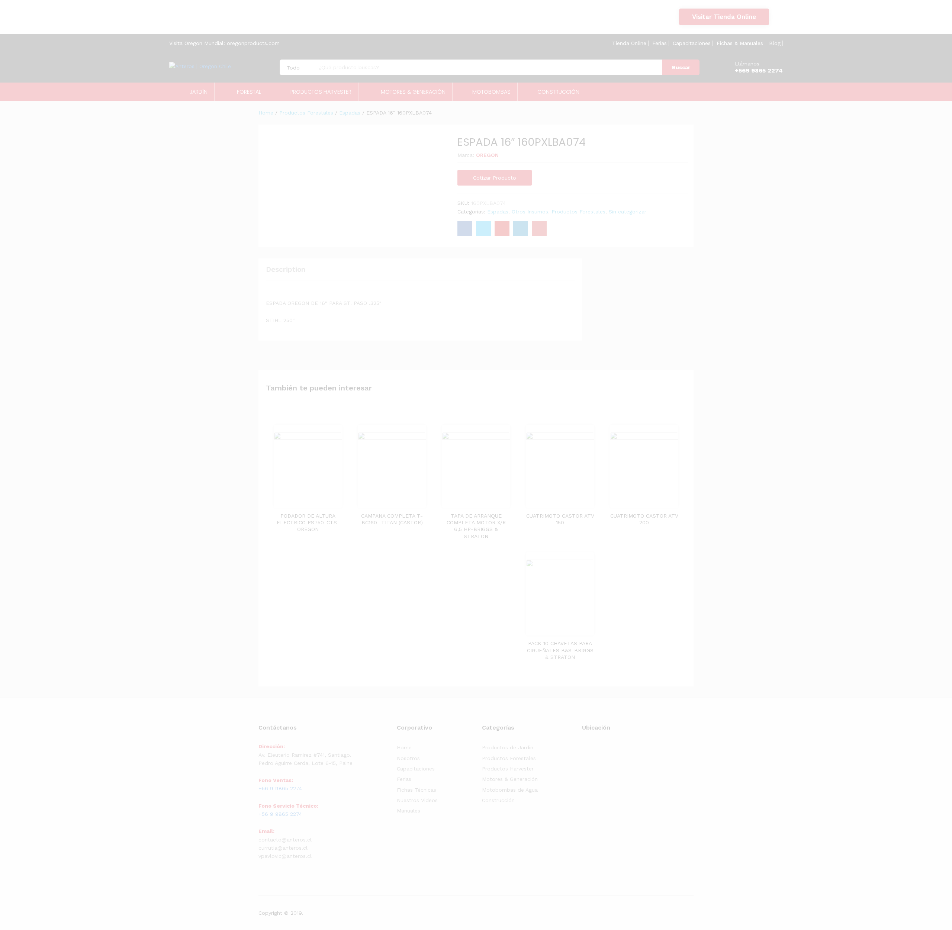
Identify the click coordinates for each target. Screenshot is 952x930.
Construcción (498, 800)
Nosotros (408, 758)
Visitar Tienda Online (724, 16)
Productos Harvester (508, 769)
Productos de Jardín (507, 747)
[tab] (289, 273)
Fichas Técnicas (416, 790)
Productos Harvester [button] (320, 92)
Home (404, 747)
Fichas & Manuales (740, 43)
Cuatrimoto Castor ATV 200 (644, 519)
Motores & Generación (510, 779)
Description (285, 269)
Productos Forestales (578, 212)
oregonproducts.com (253, 43)
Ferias (659, 43)
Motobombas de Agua (510, 790)
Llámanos (747, 64)
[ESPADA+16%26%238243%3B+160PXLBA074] (483, 228)
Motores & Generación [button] (413, 92)
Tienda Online (629, 43)
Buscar (681, 67)
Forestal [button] (249, 92)
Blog (775, 43)
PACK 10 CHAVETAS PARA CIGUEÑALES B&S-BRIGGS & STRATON (560, 650)
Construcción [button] (558, 92)
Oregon (487, 155)
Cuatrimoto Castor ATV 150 (560, 519)
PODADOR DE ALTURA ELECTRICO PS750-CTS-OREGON (308, 522)
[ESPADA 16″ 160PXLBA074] (464, 228)
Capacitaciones (692, 43)
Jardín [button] (199, 92)
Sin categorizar (627, 212)
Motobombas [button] (491, 92)
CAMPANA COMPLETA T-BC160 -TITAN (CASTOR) (392, 519)
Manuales (408, 811)
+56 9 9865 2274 (205, 21)
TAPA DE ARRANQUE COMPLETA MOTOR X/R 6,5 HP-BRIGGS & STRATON (476, 526)
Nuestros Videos (417, 800)
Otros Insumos (530, 212)
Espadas (497, 212)
